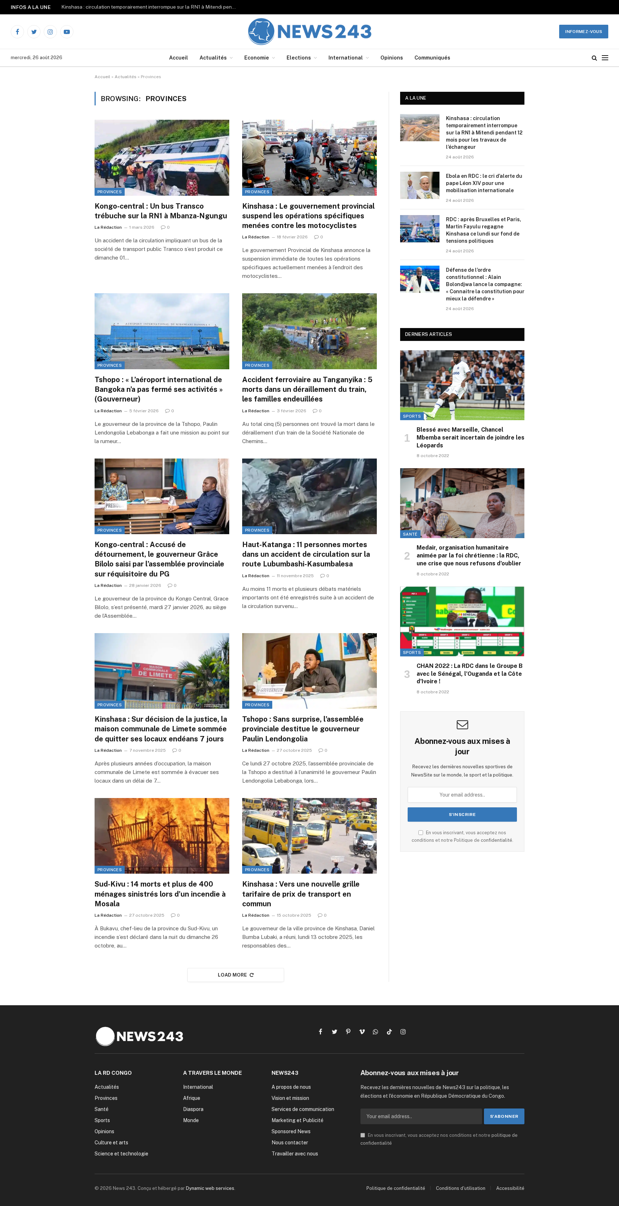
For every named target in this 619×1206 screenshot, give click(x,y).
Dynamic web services (210, 1188)
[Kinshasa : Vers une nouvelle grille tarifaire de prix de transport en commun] (309, 836)
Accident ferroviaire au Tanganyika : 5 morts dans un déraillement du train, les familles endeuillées (307, 389)
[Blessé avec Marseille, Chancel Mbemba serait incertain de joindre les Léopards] (462, 385)
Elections (299, 57)
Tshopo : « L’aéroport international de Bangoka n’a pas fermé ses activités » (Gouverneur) (159, 389)
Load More (232, 975)
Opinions (391, 57)
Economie (256, 57)
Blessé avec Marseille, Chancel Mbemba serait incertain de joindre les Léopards (470, 437)
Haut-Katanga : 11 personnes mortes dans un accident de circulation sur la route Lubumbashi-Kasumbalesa (306, 554)
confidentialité (496, 840)
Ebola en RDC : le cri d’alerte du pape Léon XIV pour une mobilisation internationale (150, 7)
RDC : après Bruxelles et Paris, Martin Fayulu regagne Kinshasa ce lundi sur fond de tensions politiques (483, 230)
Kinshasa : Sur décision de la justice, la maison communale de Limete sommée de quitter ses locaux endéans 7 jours (161, 729)
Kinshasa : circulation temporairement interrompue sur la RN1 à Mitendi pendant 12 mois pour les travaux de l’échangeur (484, 132)
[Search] (594, 58)
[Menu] (605, 58)
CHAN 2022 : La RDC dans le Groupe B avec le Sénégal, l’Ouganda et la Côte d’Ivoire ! (470, 674)
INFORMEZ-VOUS (583, 31)
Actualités (213, 57)
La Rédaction (108, 227)
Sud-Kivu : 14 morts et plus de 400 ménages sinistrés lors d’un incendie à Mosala (160, 894)
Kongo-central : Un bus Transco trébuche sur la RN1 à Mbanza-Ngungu (161, 211)
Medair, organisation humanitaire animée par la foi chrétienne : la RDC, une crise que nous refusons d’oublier (469, 555)
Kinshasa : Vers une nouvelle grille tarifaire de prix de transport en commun (301, 894)
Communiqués (432, 57)
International (345, 57)
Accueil (178, 57)
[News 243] (309, 31)
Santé (410, 534)
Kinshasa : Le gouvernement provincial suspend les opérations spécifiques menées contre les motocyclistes (308, 216)
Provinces (109, 192)
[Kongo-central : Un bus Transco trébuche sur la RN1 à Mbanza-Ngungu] (162, 158)
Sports (412, 416)
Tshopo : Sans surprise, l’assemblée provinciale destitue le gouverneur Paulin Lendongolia (303, 729)
